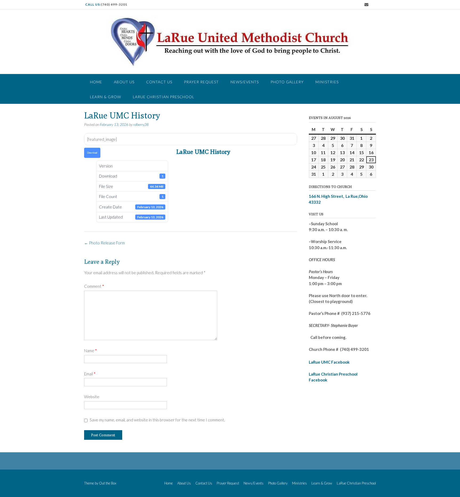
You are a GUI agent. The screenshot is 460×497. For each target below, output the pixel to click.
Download (92, 152)
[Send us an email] (366, 5)
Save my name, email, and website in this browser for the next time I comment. (157, 419)
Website (91, 396)
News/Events (245, 82)
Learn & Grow (105, 97)
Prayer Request (201, 82)
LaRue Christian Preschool (163, 97)
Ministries (327, 82)
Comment (94, 286)
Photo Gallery (287, 82)
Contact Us (159, 82)
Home (96, 82)
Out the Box (107, 483)
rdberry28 (141, 124)
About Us (124, 82)
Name (90, 350)
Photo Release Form (104, 242)
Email (90, 373)
